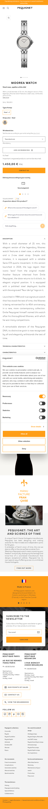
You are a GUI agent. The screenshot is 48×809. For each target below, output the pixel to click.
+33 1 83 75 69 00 (10, 666)
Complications (9, 765)
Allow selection (24, 441)
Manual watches (10, 770)
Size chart (36, 133)
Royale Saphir (9, 739)
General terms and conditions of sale (33, 800)
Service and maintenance (35, 759)
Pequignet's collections (11, 728)
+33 (28, 668)
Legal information (16, 800)
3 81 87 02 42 (32, 668)
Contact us (24, 170)
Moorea (7, 747)
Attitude (7, 742)
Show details (36, 427)
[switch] (42, 403)
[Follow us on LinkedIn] (23, 714)
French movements (10, 762)
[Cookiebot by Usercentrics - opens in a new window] (35, 358)
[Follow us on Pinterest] (14, 714)
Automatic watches (10, 768)
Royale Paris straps (33, 747)
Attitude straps (32, 745)
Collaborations (9, 793)
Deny (24, 449)
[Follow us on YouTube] (18, 714)
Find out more (24, 568)
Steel (5, 112)
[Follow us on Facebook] (5, 714)
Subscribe (24, 639)
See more (6, 97)
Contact (6, 800)
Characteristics (9, 352)
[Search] (8, 8)
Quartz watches (9, 773)
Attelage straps (32, 734)
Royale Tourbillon (10, 736)
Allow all (24, 434)
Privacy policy (7, 802)
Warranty (30, 765)
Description (8, 239)
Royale (7, 734)
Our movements (9, 759)
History (7, 785)
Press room (31, 776)
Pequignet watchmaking (12, 788)
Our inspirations (32, 753)
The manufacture (10, 782)
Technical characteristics (14, 346)
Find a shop (31, 773)
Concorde (7, 731)
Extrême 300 (8, 745)
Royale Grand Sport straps (35, 742)
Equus (6, 750)
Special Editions (9, 791)
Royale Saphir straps (34, 750)
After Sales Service (33, 762)
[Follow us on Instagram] (9, 714)
